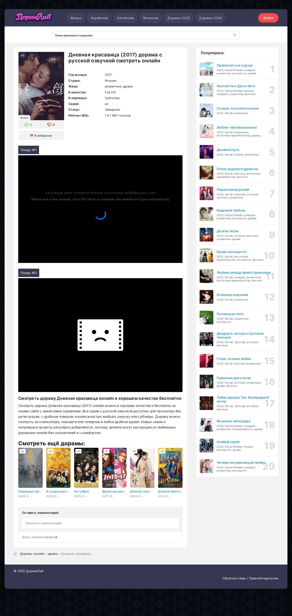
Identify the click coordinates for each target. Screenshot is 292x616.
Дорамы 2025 (178, 18)
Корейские (99, 18)
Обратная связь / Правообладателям (250, 578)
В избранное (43, 135)
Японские (150, 18)
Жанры (76, 18)
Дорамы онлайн (32, 553)
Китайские (125, 18)
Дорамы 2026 (210, 18)
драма (52, 553)
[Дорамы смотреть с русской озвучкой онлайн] (34, 18)
